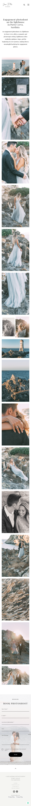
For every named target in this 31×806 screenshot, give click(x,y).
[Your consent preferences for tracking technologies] (28, 803)
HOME (16, 783)
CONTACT (15, 786)
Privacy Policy (11, 797)
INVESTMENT (16, 788)
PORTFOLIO (16, 784)
